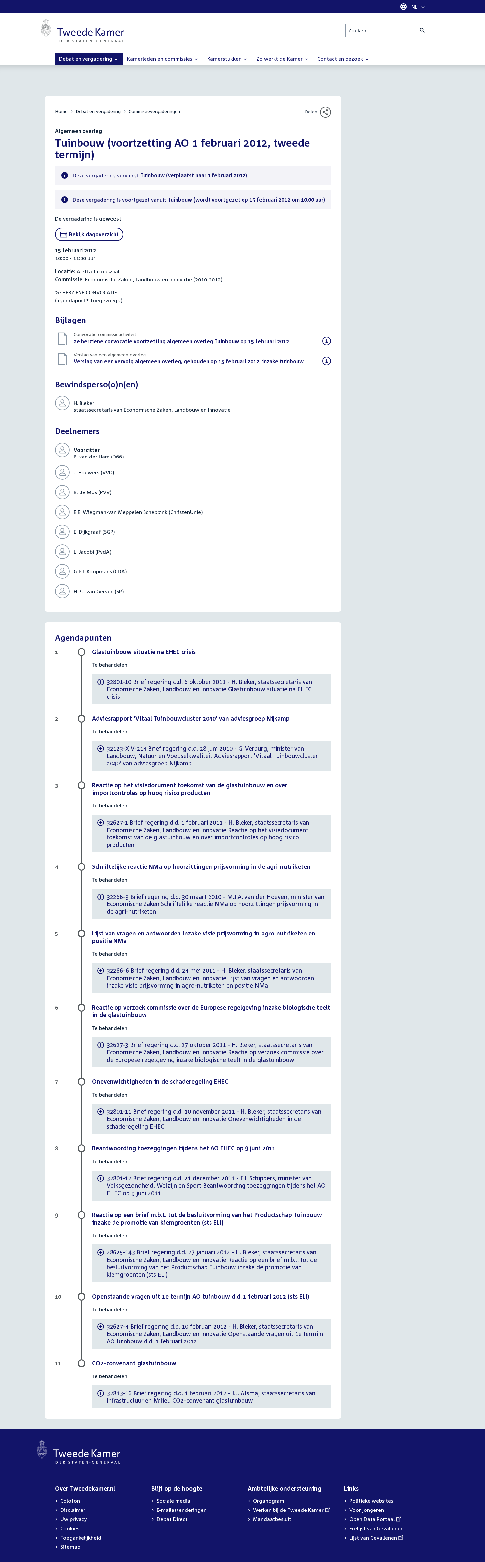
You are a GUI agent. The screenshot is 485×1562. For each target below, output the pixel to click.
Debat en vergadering (98, 111)
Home (61, 111)
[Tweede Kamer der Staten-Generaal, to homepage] (82, 30)
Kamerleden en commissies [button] (160, 58)
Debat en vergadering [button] (86, 58)
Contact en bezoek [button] (340, 58)
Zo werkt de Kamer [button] (280, 58)
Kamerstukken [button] (225, 58)
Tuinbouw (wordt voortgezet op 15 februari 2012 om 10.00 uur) (246, 199)
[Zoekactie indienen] (422, 30)
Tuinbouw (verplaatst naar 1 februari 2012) (193, 175)
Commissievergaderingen (154, 111)
